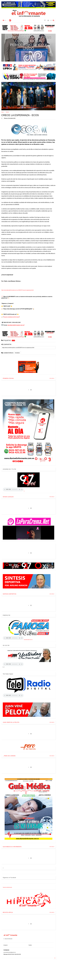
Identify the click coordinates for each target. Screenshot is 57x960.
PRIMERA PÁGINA (8, 378)
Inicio (2, 112)
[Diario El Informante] (10, 21)
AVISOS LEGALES (8, 496)
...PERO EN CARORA (9, 756)
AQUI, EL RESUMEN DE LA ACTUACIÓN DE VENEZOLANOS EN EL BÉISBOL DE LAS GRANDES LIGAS (28, 41)
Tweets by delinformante (7, 887)
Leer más (28, 53)
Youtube (30, 945)
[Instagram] (44, 20)
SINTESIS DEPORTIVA (9, 594)
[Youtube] (48, 20)
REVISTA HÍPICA (8, 912)
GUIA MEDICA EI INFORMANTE (12, 846)
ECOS (7, 112)
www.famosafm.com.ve (28, 639)
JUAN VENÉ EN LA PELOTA (11, 722)
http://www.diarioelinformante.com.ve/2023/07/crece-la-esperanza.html (17, 290)
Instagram (6, 945)
